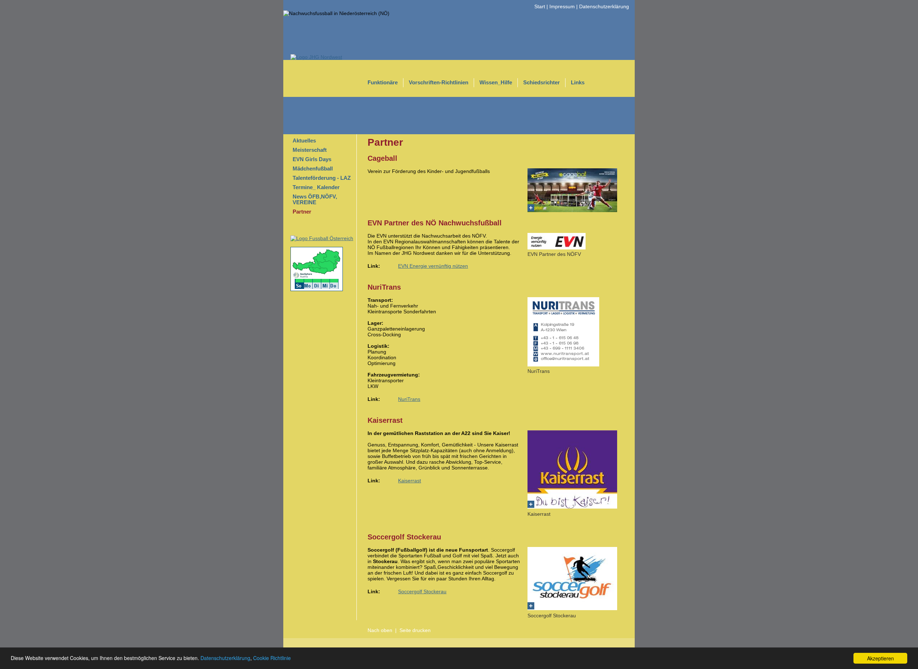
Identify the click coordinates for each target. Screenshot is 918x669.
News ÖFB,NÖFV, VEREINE (315, 199)
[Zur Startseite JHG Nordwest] (316, 57)
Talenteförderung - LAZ (322, 178)
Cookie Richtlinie (272, 657)
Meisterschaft (310, 150)
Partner (302, 212)
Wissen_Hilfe (495, 82)
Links (578, 82)
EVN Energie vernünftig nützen (433, 266)
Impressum (562, 6)
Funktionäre (383, 82)
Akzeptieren (880, 658)
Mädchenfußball (313, 169)
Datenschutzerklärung (225, 657)
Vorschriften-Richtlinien (438, 82)
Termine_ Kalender (316, 187)
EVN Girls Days (312, 159)
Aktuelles (304, 141)
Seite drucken (415, 630)
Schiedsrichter (541, 82)
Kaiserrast (409, 480)
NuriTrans (409, 399)
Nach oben (380, 630)
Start (539, 6)
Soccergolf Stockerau (422, 591)
